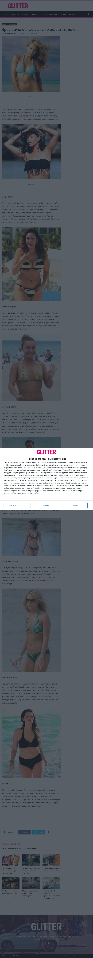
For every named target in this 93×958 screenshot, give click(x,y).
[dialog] (46, 479)
